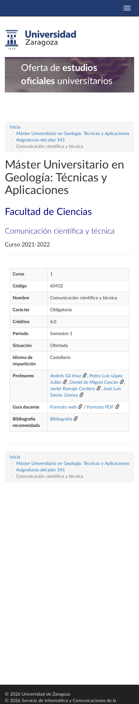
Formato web (63, 407)
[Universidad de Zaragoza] (40, 40)
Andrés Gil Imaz (65, 376)
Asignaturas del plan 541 (40, 140)
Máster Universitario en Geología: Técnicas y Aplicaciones (72, 133)
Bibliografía (61, 419)
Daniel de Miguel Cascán (94, 382)
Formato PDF (100, 407)
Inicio (15, 127)
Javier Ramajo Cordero (72, 389)
